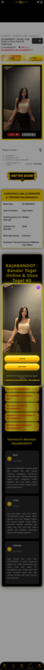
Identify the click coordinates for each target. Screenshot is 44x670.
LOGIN (22, 359)
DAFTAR (22, 367)
